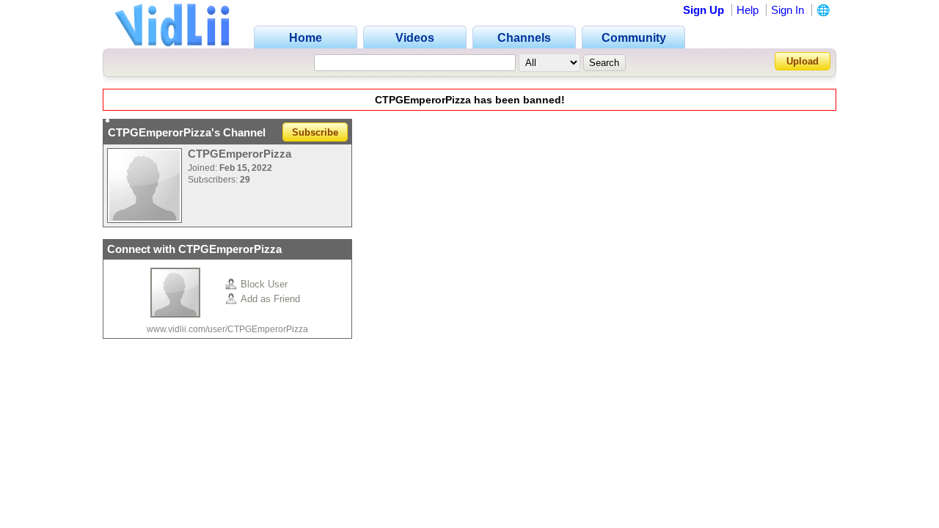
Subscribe (315, 132)
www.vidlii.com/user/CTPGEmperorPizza (227, 329)
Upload (802, 61)
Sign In (787, 10)
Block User (264, 284)
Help (748, 10)
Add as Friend (270, 298)
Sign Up (703, 10)
